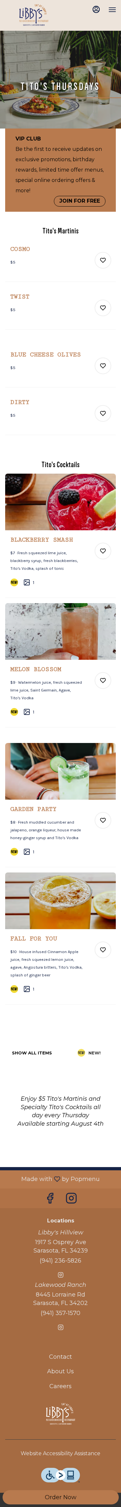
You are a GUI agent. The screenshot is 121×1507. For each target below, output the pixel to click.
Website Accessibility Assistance (60, 1453)
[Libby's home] (34, 16)
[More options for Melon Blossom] (103, 680)
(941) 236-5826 (60, 1260)
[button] (60, 263)
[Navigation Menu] (112, 9)
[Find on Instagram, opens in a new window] (71, 1200)
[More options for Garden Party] (103, 820)
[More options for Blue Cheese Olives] (103, 366)
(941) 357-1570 (60, 1313)
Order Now (60, 1497)
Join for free (79, 201)
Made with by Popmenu (52, 1179)
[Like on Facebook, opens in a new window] (50, 1200)
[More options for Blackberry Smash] (103, 551)
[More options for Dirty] (103, 413)
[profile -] (96, 9)
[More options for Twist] (103, 308)
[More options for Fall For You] (103, 950)
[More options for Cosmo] (103, 260)
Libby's (60, 1415)
